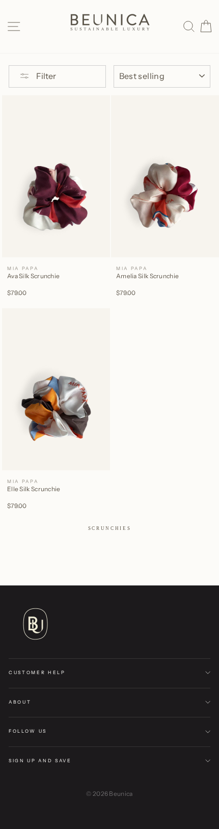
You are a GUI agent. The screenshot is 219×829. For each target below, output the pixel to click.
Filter (45, 76)
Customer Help (37, 672)
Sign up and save (40, 760)
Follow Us (28, 731)
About (20, 702)
